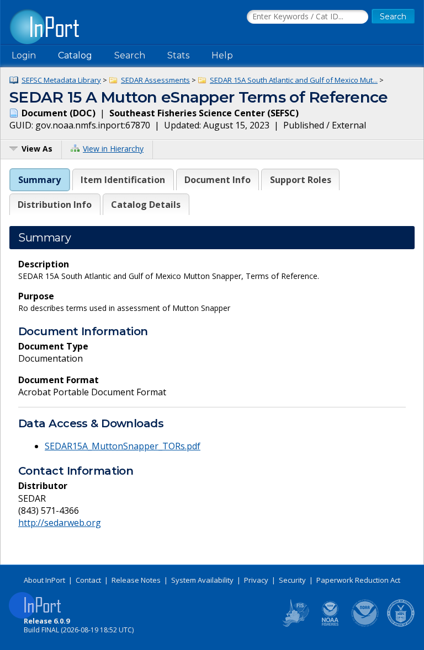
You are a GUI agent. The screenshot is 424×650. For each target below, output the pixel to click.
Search (129, 55)
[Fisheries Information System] (294, 625)
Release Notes (136, 580)
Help (222, 55)
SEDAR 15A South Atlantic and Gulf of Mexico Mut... (294, 80)
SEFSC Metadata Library (61, 80)
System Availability (202, 580)
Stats (178, 55)
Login (24, 55)
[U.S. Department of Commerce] (400, 625)
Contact (88, 580)
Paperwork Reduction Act (358, 580)
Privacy (256, 580)
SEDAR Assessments (155, 80)
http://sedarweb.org (59, 523)
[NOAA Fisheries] (330, 625)
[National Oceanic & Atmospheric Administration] (365, 625)
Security (292, 580)
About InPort (44, 580)
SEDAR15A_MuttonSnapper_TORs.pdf (122, 446)
